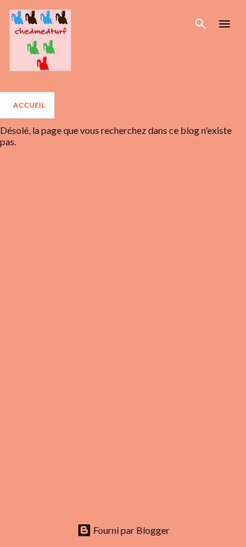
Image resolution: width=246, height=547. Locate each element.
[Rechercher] (200, 24)
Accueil (29, 104)
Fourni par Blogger (130, 530)
